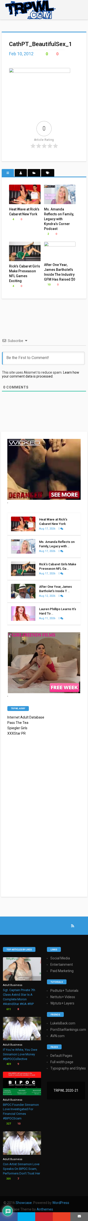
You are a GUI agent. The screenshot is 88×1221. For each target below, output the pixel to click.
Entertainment (61, 964)
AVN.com (57, 1036)
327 (8, 1123)
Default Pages (61, 1056)
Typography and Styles (68, 1068)
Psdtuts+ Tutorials (64, 991)
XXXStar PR (16, 733)
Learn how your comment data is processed (40, 374)
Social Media (60, 958)
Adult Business (12, 985)
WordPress (60, 1203)
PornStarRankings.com (68, 1030)
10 (48, 284)
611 (8, 1009)
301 (8, 1178)
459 (8, 1064)
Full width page (61, 1062)
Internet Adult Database (25, 717)
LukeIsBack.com (62, 1023)
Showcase (24, 1203)
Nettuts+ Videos (62, 997)
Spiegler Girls (17, 728)
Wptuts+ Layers (62, 1003)
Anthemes (45, 1209)
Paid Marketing (62, 971)
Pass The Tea (17, 723)
